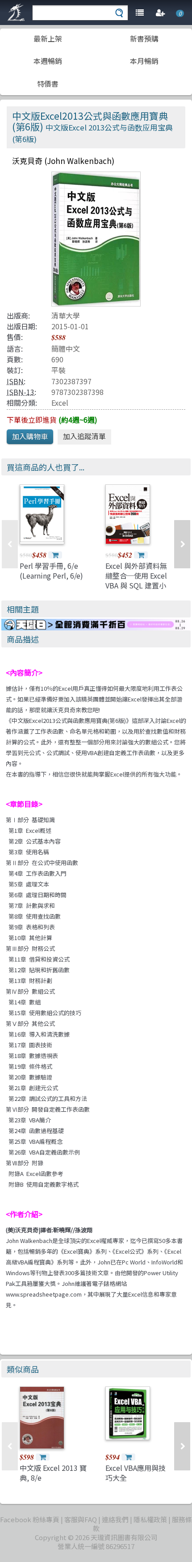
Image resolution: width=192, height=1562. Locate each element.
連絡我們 (115, 1519)
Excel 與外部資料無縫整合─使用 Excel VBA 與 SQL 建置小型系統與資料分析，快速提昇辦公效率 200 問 (137, 590)
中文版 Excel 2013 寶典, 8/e (53, 1472)
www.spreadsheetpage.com (44, 1294)
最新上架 (47, 38)
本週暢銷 (47, 60)
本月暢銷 (144, 60)
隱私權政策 (150, 1519)
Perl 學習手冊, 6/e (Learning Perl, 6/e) (51, 570)
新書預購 (144, 38)
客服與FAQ (80, 1519)
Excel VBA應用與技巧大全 (135, 1472)
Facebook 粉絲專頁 (29, 1519)
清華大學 (65, 315)
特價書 (47, 83)
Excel (59, 402)
